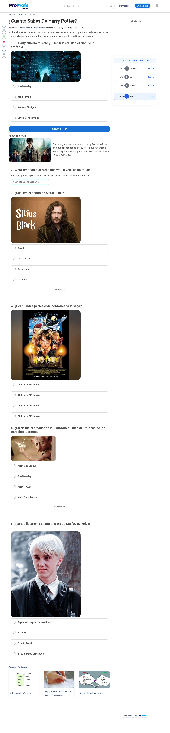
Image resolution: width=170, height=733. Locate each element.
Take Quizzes (123, 6)
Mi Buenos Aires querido (20, 693)
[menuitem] (124, 6)
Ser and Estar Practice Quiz (92, 693)
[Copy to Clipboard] (5, 51)
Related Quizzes (18, 667)
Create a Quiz (142, 6)
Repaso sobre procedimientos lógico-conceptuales (58, 693)
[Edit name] (136, 96)
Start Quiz (59, 129)
